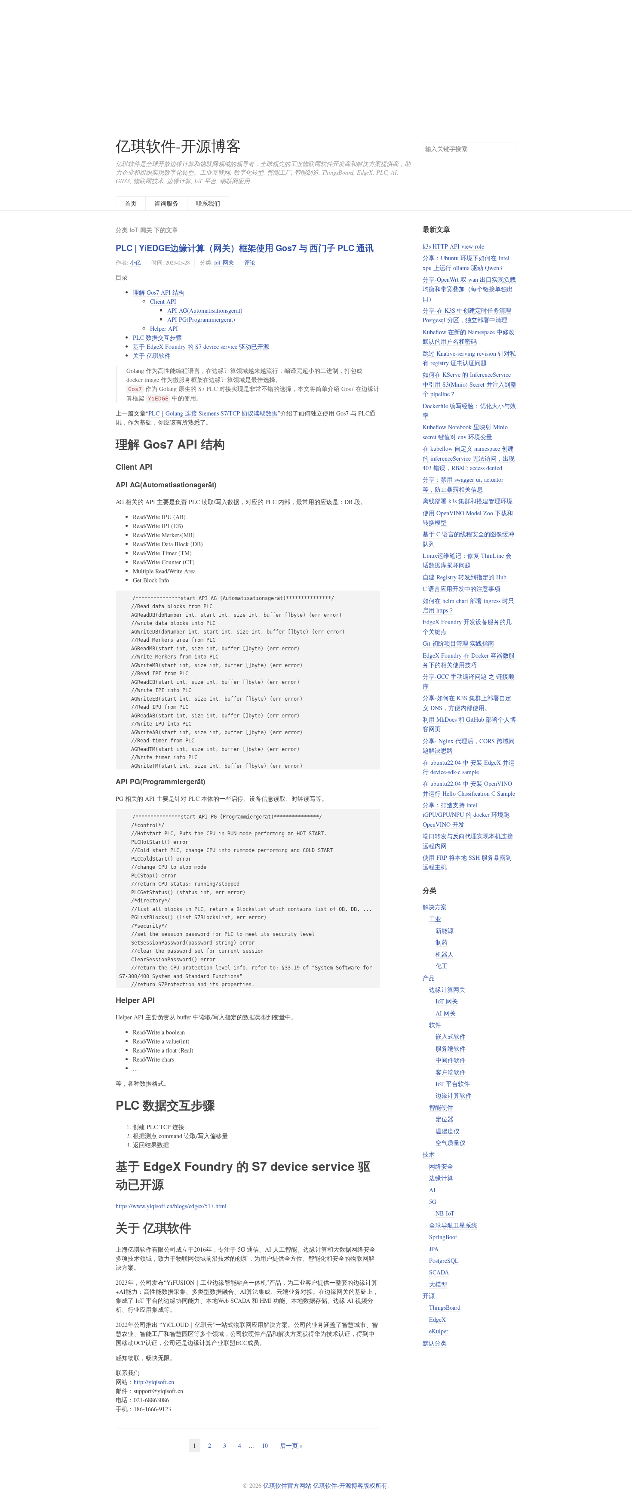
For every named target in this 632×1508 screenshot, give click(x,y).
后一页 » (291, 1445)
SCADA (439, 1272)
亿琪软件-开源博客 (178, 145)
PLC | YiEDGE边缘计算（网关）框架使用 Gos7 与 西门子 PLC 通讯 (245, 248)
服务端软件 (451, 1048)
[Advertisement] (316, 60)
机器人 (445, 954)
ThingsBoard (444, 1307)
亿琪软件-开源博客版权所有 (350, 1485)
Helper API (164, 328)
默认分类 (435, 1343)
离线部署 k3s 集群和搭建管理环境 (467, 501)
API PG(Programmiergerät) (201, 319)
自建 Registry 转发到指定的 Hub (464, 577)
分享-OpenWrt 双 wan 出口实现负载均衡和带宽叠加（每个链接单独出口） (469, 289)
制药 (442, 942)
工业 (435, 919)
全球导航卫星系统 (453, 1225)
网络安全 (441, 1166)
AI (432, 1190)
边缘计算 (441, 1178)
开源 (429, 1296)
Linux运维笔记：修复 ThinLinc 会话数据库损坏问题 (467, 560)
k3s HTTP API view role (453, 246)
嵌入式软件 (451, 1036)
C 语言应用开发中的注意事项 (461, 589)
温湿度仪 (448, 1131)
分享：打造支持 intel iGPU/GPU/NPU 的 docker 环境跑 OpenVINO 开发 (466, 814)
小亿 (135, 262)
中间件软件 (451, 1060)
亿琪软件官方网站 (288, 1485)
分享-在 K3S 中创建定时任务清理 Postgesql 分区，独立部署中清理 (467, 315)
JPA (434, 1249)
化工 (442, 966)
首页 (131, 203)
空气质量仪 (451, 1143)
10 (265, 1445)
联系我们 (208, 203)
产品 (429, 978)
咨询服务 (166, 203)
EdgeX (437, 1319)
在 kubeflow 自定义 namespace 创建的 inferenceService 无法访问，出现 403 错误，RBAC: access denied (469, 458)
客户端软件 (451, 1072)
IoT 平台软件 (453, 1084)
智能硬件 (441, 1107)
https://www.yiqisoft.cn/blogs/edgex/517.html (171, 1206)
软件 (435, 1025)
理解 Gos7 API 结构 (158, 292)
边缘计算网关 (447, 989)
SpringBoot (443, 1237)
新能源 (445, 930)
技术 (429, 1154)
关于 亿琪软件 (152, 355)
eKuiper (438, 1331)
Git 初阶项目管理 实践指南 (458, 643)
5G (432, 1201)
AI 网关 (446, 1013)
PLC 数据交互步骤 (157, 337)
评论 (249, 262)
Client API (163, 301)
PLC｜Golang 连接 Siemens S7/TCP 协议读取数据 (213, 413)
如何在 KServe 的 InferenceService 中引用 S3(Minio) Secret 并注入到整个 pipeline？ (469, 384)
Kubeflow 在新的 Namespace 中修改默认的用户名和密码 (469, 336)
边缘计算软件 (454, 1095)
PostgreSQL (444, 1260)
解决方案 (435, 907)
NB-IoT (445, 1213)
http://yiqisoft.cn (154, 1382)
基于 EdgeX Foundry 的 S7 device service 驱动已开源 (201, 346)
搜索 (509, 148)
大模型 (438, 1284)
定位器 (445, 1119)
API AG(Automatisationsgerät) (204, 310)
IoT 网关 (224, 262)
